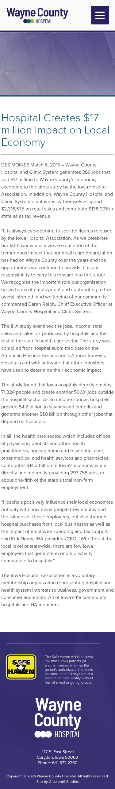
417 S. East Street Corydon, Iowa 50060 (57, 754)
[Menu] (100, 15)
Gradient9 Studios (64, 782)
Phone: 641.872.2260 (58, 762)
